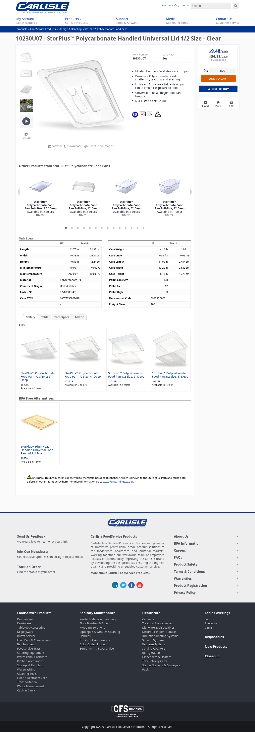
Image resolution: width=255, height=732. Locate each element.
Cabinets (148, 619)
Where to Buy (218, 89)
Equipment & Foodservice (97, 648)
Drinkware (24, 623)
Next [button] (191, 192)
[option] (40, 195)
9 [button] (114, 228)
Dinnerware (25, 619)
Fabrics (209, 619)
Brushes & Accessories (95, 640)
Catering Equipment (30, 653)
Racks (146, 669)
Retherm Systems (154, 644)
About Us (181, 536)
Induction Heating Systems (160, 636)
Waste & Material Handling (98, 619)
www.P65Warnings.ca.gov (118, 481)
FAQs (178, 557)
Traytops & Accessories (157, 623)
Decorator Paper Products (159, 632)
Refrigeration (151, 653)
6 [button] (96, 228)
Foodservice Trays (29, 648)
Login (185, 5)
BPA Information (187, 543)
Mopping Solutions (92, 627)
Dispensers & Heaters (156, 657)
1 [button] (66, 228)
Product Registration (190, 585)
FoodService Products (43, 29)
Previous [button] (19, 192)
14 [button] (144, 228)
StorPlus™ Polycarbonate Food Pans (105, 29)
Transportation (27, 682)
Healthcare (151, 613)
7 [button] (102, 228)
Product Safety (170, 5)
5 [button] (90, 228)
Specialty (211, 623)
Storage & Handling (70, 29)
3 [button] (78, 228)
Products (22, 29)
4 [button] (84, 228)
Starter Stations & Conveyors (161, 665)
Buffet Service (26, 636)
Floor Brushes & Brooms (96, 623)
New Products (216, 646)
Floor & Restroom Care (32, 678)
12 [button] (132, 228)
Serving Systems (153, 640)
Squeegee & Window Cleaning (100, 632)
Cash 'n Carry (26, 690)
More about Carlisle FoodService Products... (121, 573)
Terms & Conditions (189, 571)
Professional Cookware (32, 657)
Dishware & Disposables (158, 627)
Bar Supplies (25, 644)
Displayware (25, 632)
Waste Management (30, 686)
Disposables (214, 637)
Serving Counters (153, 648)
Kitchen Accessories (30, 661)
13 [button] (138, 228)
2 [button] (72, 228)
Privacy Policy (185, 592)
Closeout (212, 656)
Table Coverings (217, 613)
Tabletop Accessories (31, 627)
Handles (85, 636)
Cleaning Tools (27, 674)
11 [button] (126, 228)
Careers (180, 550)
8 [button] (108, 228)
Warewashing (26, 669)
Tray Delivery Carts (154, 661)
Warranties (183, 578)
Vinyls (209, 627)
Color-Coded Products (94, 644)
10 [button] (120, 228)
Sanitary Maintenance (98, 613)
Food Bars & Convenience (34, 640)
